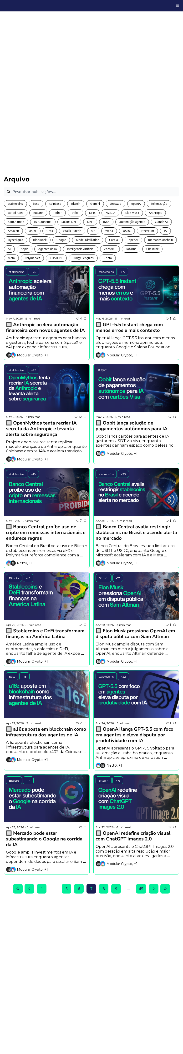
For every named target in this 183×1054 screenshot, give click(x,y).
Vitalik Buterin (72, 231)
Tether (57, 213)
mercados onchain (160, 240)
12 (80, 417)
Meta (11, 258)
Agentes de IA (47, 249)
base (36, 204)
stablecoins (15, 204)
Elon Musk (132, 213)
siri (93, 231)
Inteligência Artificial (80, 249)
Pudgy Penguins (83, 258)
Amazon (13, 231)
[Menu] (177, 6)
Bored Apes (15, 213)
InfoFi (75, 213)
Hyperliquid (15, 240)
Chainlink (152, 249)
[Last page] (165, 889)
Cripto (108, 258)
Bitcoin (75, 204)
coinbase (55, 204)
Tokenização (159, 204)
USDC (127, 231)
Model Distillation (87, 240)
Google (61, 240)
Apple (24, 249)
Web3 (109, 231)
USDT (32, 231)
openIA (136, 204)
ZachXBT (110, 249)
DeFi (90, 222)
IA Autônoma (42, 222)
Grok (49, 231)
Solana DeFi (69, 222)
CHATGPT (56, 258)
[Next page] (153, 889)
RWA (106, 222)
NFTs (92, 213)
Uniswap (115, 204)
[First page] (18, 889)
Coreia (114, 240)
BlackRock (39, 240)
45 (141, 888)
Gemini (95, 204)
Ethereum (147, 231)
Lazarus (131, 249)
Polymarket (32, 258)
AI (9, 249)
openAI (133, 240)
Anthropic (155, 213)
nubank (38, 213)
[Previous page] (29, 889)
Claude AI (161, 222)
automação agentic (132, 222)
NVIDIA (110, 213)
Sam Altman (16, 222)
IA (165, 231)
